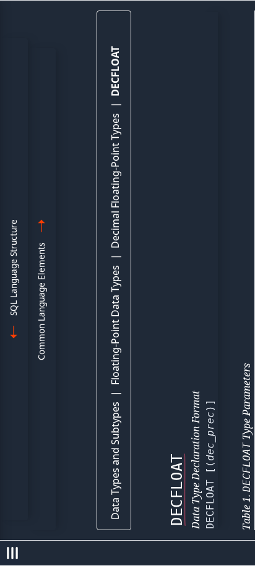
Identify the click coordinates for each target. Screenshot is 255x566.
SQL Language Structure (13, 267)
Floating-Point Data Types (115, 325)
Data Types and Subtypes (115, 461)
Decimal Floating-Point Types (115, 180)
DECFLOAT (115, 71)
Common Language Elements (41, 301)
